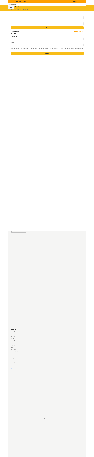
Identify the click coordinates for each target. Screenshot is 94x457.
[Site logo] (13, 1)
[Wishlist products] (80, 1)
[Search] (78, 1)
